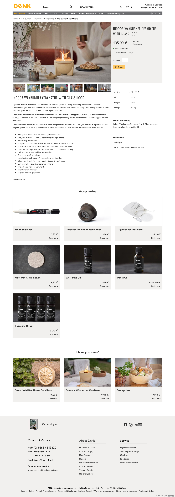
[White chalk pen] (36, 211)
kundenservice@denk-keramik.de (43, 470)
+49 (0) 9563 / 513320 (42, 447)
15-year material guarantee (29, 172)
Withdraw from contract (104, 490)
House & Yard (51, 13)
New (101, 13)
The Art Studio (86, 469)
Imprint (24, 490)
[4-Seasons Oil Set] (36, 307)
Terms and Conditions (67, 490)
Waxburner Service (129, 462)
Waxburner (19, 13)
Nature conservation (88, 462)
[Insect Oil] (138, 259)
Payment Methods (128, 447)
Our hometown (86, 466)
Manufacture (84, 454)
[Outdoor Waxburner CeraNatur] (87, 372)
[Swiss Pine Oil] (87, 259)
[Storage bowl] (138, 372)
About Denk (87, 440)
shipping (139, 44)
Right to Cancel (85, 490)
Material (82, 458)
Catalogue (124, 454)
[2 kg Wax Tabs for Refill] (138, 211)
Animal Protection (87, 13)
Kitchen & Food (68, 13)
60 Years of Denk (87, 447)
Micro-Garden (34, 13)
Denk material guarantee (126, 490)
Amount (116, 59)
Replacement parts (115, 13)
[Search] (71, 7)
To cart (120, 66)
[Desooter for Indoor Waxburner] (87, 211)
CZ (129, 7)
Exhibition (124, 458)
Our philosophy (86, 451)
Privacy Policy (35, 490)
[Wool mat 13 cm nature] (36, 259)
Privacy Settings (49, 490)
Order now (53, 237)
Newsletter (87, 7)
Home (15, 18)
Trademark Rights (146, 490)
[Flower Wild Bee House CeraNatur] (36, 372)
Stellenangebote (86, 473)
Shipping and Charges (130, 451)
